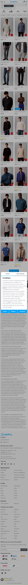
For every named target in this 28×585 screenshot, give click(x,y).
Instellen (5, 311)
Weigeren (13, 311)
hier (9, 302)
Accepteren (22, 311)
